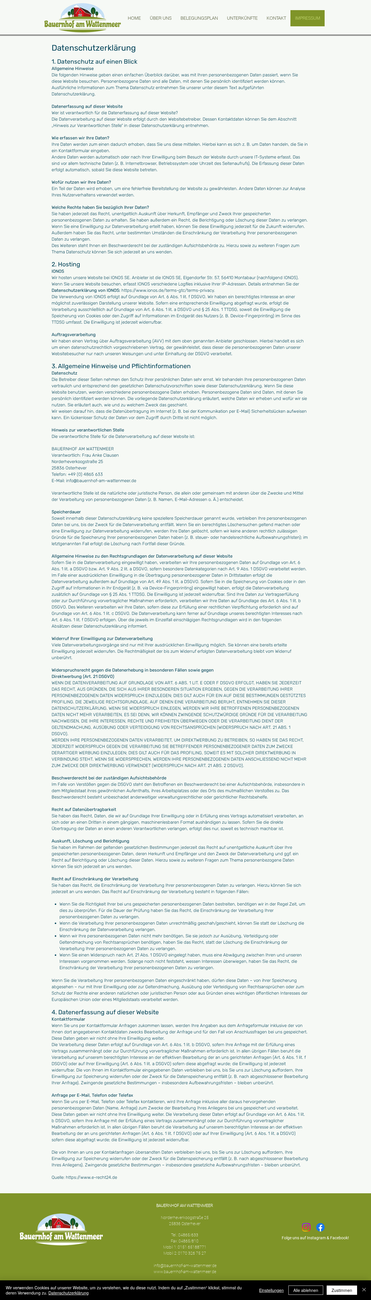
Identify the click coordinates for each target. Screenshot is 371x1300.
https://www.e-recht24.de (91, 1177)
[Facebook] (320, 1227)
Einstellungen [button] (271, 1290)
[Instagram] (306, 1227)
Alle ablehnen (305, 1290)
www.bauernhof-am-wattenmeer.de (185, 1271)
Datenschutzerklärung (68, 1293)
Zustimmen (342, 1290)
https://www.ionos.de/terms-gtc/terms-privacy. (168, 290)
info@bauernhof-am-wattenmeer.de (185, 1265)
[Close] (364, 1290)
